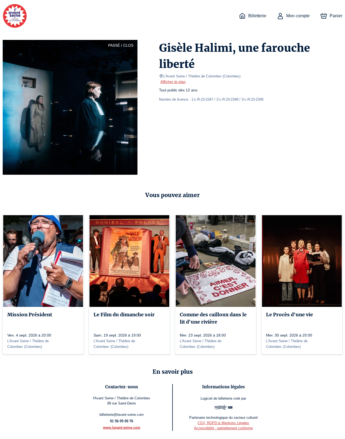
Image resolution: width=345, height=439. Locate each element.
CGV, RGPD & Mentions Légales (223, 423)
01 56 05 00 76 (121, 421)
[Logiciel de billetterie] (223, 408)
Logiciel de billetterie (216, 398)
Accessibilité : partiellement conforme (223, 428)
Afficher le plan (173, 82)
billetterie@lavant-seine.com (121, 415)
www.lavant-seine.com (121, 428)
